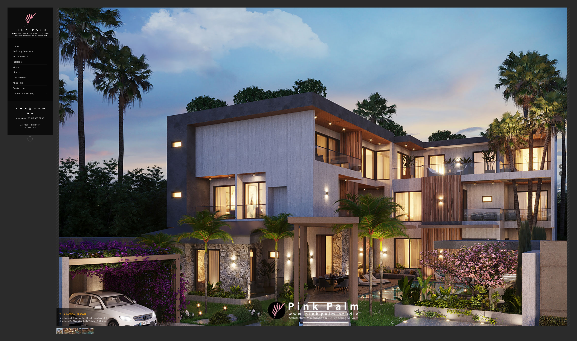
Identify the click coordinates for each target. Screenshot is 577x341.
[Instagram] (39, 109)
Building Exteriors (23, 51)
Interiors (18, 61)
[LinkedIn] (25, 109)
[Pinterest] (34, 109)
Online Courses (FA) (23, 93)
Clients (17, 72)
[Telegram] (32, 113)
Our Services (19, 77)
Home (16, 46)
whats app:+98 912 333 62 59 (30, 118)
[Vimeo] (27, 113)
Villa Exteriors (21, 56)
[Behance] (43, 109)
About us (18, 82)
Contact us (19, 88)
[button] (561, 173)
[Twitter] (21, 109)
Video (16, 67)
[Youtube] (30, 109)
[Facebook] (16, 109)
